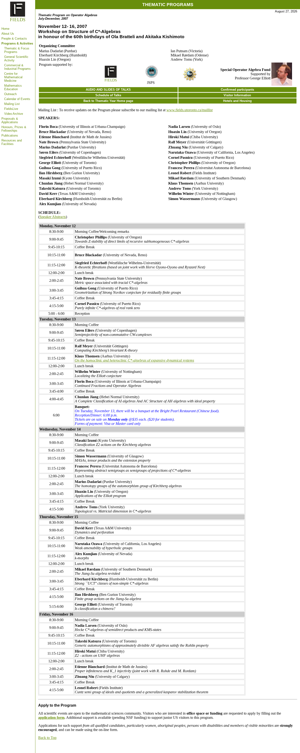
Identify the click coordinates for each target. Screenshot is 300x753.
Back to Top (47, 738)
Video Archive (13, 113)
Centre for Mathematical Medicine (13, 77)
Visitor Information (237, 95)
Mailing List (12, 104)
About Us (7, 33)
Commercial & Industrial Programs (17, 66)
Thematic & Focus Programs (16, 50)
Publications (9, 135)
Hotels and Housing (237, 101)
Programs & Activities (17, 43)
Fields (11, 109)
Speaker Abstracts (52, 217)
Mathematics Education (13, 87)
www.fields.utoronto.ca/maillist (189, 110)
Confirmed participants (237, 89)
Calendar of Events (17, 99)
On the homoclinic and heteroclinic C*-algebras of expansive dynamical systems (134, 360)
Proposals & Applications (9, 120)
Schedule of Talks (108, 95)
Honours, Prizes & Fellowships (13, 128)
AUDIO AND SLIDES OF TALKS (108, 89)
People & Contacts (14, 38)
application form (51, 718)
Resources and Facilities (11, 142)
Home (5, 28)
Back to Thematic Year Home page (108, 101)
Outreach (10, 94)
